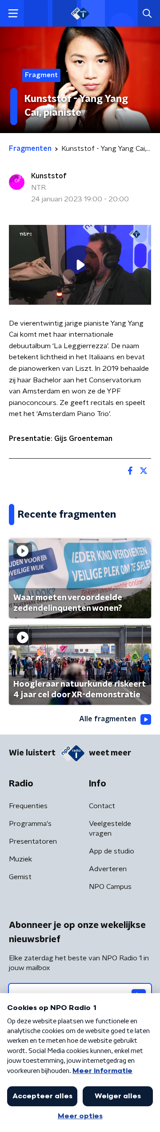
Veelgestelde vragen (110, 828)
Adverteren (108, 869)
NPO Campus (110, 886)
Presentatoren (33, 841)
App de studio (111, 851)
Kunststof (49, 176)
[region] (80, 265)
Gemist (20, 876)
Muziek (20, 859)
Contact (102, 806)
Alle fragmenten (107, 719)
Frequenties (28, 806)
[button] (13, 13)
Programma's (30, 823)
